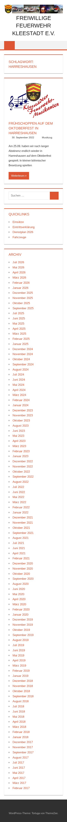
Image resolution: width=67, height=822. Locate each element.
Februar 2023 (21, 451)
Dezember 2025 (23, 292)
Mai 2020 (18, 594)
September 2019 (23, 635)
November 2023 (23, 415)
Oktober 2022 (21, 471)
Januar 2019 (20, 676)
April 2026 (19, 272)
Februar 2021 (21, 558)
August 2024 (21, 369)
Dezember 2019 (23, 619)
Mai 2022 (18, 497)
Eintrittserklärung (24, 227)
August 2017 (21, 757)
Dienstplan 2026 (23, 232)
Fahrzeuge (19, 237)
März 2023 (19, 446)
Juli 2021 (18, 543)
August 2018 (21, 701)
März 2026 (19, 277)
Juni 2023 (19, 430)
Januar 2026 (20, 288)
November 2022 (23, 466)
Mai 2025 (18, 323)
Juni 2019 (19, 650)
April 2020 (19, 599)
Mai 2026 (18, 267)
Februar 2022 (21, 507)
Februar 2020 (21, 609)
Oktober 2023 (21, 420)
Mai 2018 (18, 716)
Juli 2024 (18, 374)
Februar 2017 (21, 788)
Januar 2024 (20, 405)
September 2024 (23, 364)
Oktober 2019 (21, 630)
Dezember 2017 (23, 742)
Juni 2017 (19, 767)
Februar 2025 (21, 338)
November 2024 (23, 354)
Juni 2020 (19, 589)
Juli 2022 (18, 487)
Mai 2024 (18, 384)
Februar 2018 (21, 732)
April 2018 (19, 721)
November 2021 (23, 522)
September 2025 (23, 308)
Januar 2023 (20, 456)
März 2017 (19, 783)
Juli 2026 (18, 262)
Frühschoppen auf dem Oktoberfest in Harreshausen (31, 128)
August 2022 (21, 481)
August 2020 (21, 584)
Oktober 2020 (21, 573)
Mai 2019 (18, 655)
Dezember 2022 (23, 461)
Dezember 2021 (23, 517)
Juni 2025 (19, 318)
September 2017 (23, 752)
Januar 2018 (20, 737)
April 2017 (19, 778)
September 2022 (23, 476)
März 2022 (19, 502)
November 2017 (23, 747)
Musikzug (47, 137)
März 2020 (19, 604)
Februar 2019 (21, 670)
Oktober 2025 (21, 303)
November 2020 (23, 568)
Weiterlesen (17, 175)
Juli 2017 (18, 762)
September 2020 (23, 578)
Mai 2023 (18, 435)
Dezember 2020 (23, 563)
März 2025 (19, 333)
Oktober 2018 (21, 691)
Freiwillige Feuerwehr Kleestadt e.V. (33, 26)
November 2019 (23, 624)
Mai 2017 (18, 772)
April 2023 (19, 441)
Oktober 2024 (21, 359)
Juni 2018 (19, 711)
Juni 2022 (19, 492)
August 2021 (21, 538)
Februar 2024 (21, 400)
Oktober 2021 (21, 527)
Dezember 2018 (23, 680)
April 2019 (19, 660)
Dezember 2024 (23, 349)
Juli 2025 (18, 313)
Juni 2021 (19, 548)
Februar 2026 (21, 282)
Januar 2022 (20, 512)
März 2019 (19, 665)
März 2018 (19, 726)
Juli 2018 (18, 706)
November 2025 (23, 298)
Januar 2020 (20, 614)
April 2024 (19, 390)
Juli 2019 (18, 645)
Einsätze (18, 222)
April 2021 (19, 553)
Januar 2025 (20, 344)
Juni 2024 (19, 379)
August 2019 (21, 640)
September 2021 (23, 533)
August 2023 (21, 425)
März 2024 (19, 395)
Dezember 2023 (23, 410)
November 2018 (23, 686)
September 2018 (23, 696)
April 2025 (19, 328)
